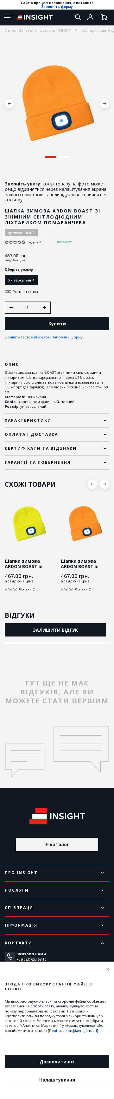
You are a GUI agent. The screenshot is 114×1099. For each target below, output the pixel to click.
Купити (57, 324)
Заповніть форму (57, 7)
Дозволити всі (57, 1062)
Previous (9, 103)
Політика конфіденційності (73, 1030)
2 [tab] (63, 157)
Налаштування (57, 1080)
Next (104, 103)
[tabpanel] (57, 103)
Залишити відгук (55, 630)
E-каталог (57, 844)
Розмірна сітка (25, 291)
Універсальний (21, 280)
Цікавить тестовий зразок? (44, 337)
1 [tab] (50, 157)
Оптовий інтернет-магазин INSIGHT (38, 30)
